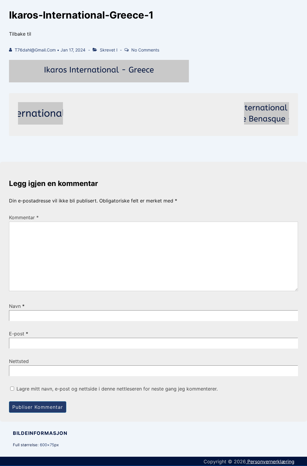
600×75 (47, 444)
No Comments (145, 49)
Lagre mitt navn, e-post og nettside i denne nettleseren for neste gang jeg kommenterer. (117, 389)
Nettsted (19, 361)
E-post (16, 334)
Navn (15, 306)
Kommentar (24, 217)
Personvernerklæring (270, 462)
